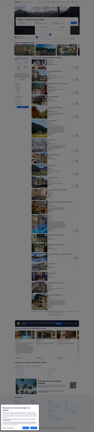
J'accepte (34, 427)
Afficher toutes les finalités (8, 427)
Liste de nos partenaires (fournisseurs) (10, 424)
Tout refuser (25, 427)
